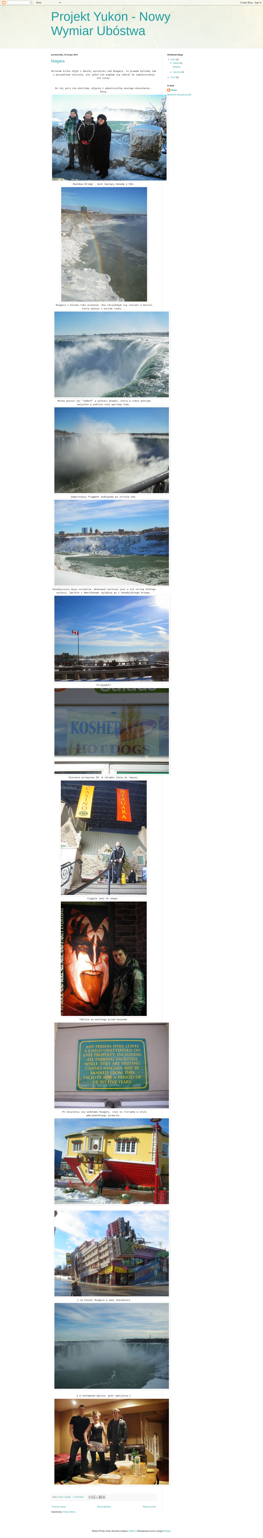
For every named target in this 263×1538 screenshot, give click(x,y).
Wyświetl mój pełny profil (179, 94)
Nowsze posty (58, 1506)
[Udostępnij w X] (97, 1497)
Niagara (58, 61)
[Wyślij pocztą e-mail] (90, 1497)
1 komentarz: (79, 1497)
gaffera (132, 1531)
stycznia (177, 72)
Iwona (174, 90)
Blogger (167, 1531)
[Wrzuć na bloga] (93, 1497)
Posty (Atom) (69, 1512)
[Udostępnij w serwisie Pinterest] (104, 1497)
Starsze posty (149, 1506)
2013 (173, 77)
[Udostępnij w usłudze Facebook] (100, 1497)
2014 (173, 59)
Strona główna (104, 1506)
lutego (176, 63)
